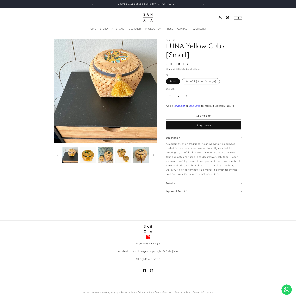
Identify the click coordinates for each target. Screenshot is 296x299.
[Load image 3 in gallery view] (106, 155)
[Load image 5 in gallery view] (141, 155)
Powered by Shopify (108, 292)
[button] (106, 28)
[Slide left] (57, 155)
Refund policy (128, 292)
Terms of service (163, 292)
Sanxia (94, 292)
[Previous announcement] (92, 4)
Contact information (203, 292)
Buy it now (204, 125)
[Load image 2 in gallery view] (88, 155)
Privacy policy (145, 292)
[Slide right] (153, 155)
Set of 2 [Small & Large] (200, 81)
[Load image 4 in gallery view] (123, 155)
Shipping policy (182, 292)
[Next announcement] (204, 4)
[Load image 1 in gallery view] (70, 155)
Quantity (170, 89)
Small (173, 81)
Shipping (170, 69)
